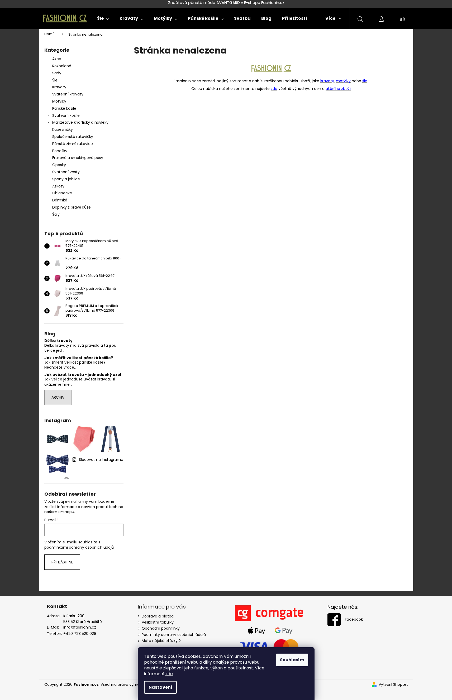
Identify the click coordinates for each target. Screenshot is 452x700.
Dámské (59, 200)
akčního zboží (338, 88)
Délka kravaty (58, 341)
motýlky (343, 81)
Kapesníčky (62, 129)
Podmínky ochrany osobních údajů (174, 634)
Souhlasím (292, 660)
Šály (56, 214)
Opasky (59, 164)
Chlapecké (62, 193)
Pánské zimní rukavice (72, 143)
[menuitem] (103, 18)
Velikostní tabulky (158, 622)
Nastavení (160, 687)
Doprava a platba (158, 616)
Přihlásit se (62, 562)
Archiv (57, 397)
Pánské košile (64, 108)
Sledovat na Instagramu (101, 459)
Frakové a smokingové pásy (77, 157)
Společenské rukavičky (72, 136)
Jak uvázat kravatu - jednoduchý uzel (82, 375)
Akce (56, 58)
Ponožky (59, 150)
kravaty (327, 81)
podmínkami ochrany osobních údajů (79, 547)
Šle (55, 80)
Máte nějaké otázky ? (161, 640)
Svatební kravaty (67, 94)
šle (364, 81)
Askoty (58, 186)
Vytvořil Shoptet (393, 684)
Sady (56, 73)
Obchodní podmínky (161, 628)
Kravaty (59, 87)
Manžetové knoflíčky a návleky (80, 122)
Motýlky (59, 101)
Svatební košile (66, 115)
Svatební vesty (66, 172)
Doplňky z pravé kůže (71, 207)
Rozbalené (61, 66)
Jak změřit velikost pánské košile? (78, 358)
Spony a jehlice (66, 179)
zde (169, 674)
